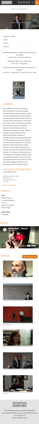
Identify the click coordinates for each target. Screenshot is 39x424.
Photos (5, 43)
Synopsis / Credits (9, 36)
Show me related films (9, 185)
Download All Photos (30, 257)
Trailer (5, 40)
